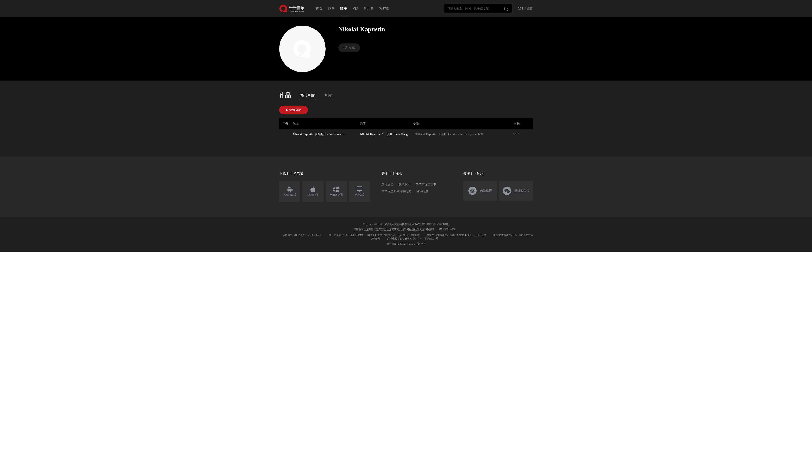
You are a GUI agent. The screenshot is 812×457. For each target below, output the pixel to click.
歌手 (343, 8)
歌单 (331, 8)
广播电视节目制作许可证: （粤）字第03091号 (412, 238)
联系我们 (404, 184)
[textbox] (478, 8)
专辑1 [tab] (328, 95)
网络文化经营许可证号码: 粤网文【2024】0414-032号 (456, 235)
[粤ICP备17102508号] (437, 224)
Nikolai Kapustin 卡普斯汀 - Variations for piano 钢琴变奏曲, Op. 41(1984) (321, 134)
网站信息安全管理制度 (396, 191)
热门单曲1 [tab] (308, 95)
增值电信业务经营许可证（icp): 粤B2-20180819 (393, 235)
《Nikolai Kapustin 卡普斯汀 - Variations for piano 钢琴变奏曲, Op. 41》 (459, 134)
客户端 (384, 8)
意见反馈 (387, 184)
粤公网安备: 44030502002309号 (346, 235)
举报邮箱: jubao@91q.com (401, 243)
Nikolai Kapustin (370, 134)
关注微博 (480, 191)
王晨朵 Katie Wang (396, 134)
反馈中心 (421, 243)
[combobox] (478, 8)
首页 (319, 8)
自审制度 (422, 191)
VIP (355, 8)
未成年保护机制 (426, 184)
